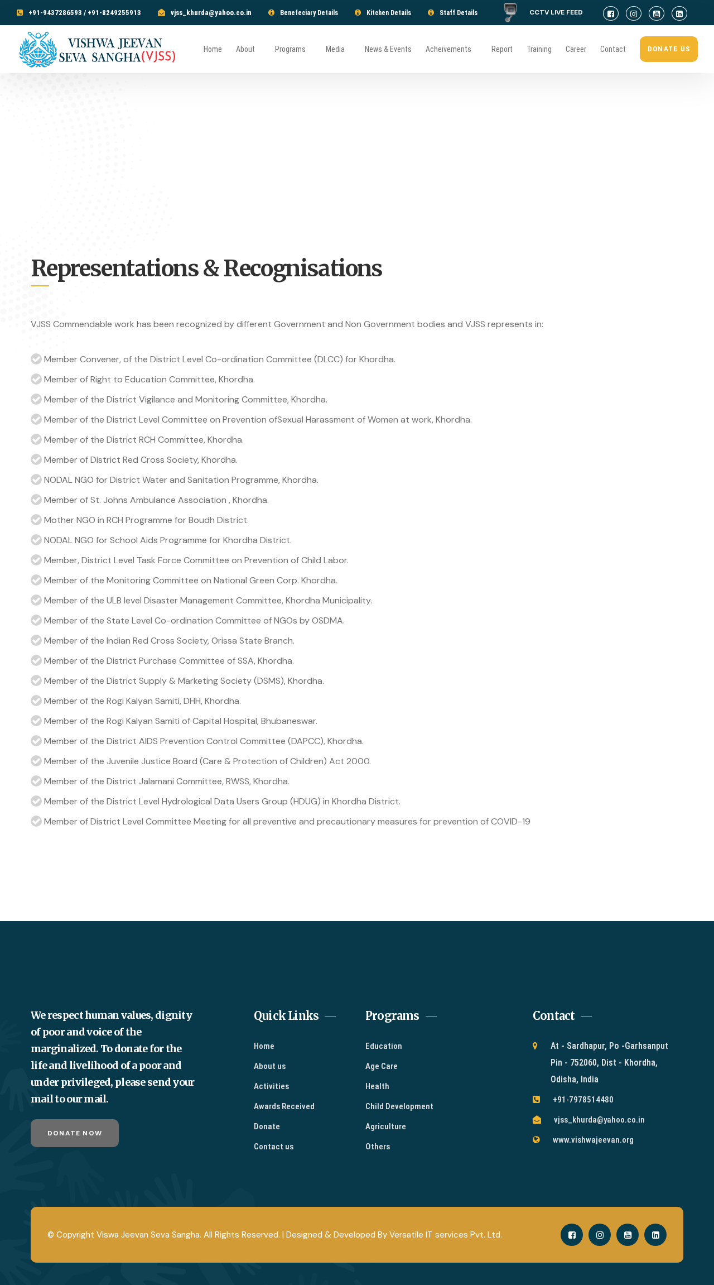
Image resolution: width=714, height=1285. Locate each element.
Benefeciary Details (309, 13)
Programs (290, 49)
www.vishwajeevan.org (593, 1140)
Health (377, 1086)
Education (383, 1046)
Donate (267, 1126)
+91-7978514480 (583, 1100)
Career (576, 49)
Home (213, 49)
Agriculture (385, 1126)
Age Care (381, 1066)
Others (377, 1147)
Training (539, 49)
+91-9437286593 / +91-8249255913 (84, 12)
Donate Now (74, 1133)
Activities (271, 1086)
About (245, 49)
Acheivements (448, 49)
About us (270, 1066)
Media (335, 49)
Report (502, 49)
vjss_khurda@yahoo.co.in (211, 12)
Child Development (399, 1106)
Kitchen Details (388, 13)
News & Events (388, 49)
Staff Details (458, 13)
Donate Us (669, 49)
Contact (613, 49)
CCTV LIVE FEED (560, 12)
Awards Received (284, 1106)
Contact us (273, 1147)
